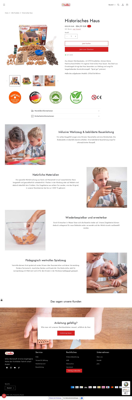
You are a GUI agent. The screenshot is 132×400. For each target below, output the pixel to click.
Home (6, 13)
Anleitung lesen (66, 333)
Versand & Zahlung (42, 360)
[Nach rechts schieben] (58, 81)
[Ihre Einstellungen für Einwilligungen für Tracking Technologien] (1, 300)
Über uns (100, 357)
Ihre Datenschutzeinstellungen (70, 398)
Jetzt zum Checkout (87, 49)
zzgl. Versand (77, 29)
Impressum (69, 367)
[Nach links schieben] (7, 81)
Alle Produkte (15, 13)
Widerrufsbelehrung (72, 357)
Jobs (98, 364)
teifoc (11, 395)
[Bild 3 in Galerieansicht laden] (38, 80)
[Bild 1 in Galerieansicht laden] (14, 80)
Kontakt (99, 360)
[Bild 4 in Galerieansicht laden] (50, 80)
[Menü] (129, 382)
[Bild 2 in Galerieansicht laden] (26, 80)
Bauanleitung (40, 367)
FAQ (37, 357)
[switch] (126, 393)
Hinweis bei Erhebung (55, 398)
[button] (4, 5)
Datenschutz (70, 364)
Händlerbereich (40, 364)
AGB (67, 360)
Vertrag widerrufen (74, 371)
